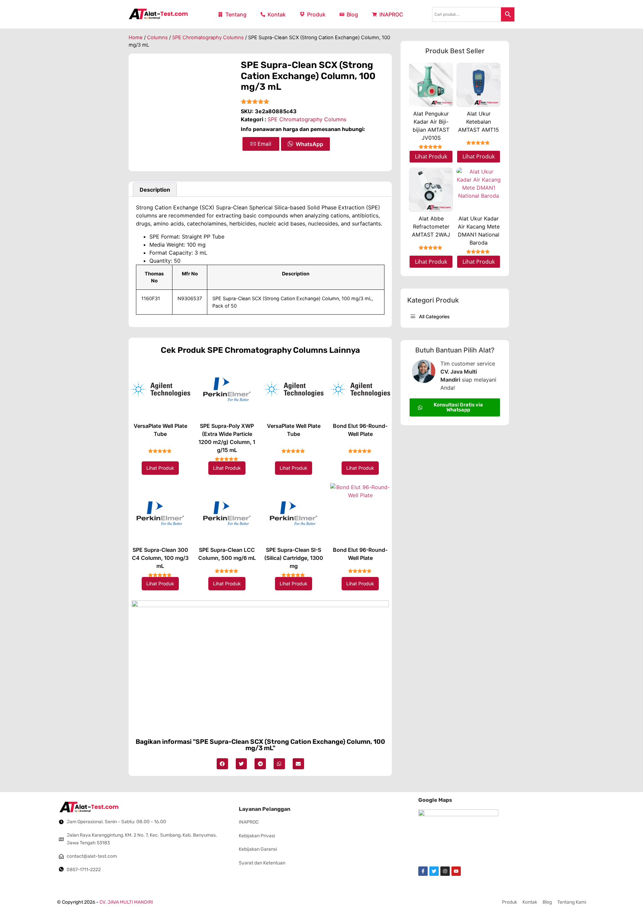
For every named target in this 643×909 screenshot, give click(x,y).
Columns (157, 38)
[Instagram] (445, 871)
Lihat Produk (160, 468)
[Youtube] (456, 871)
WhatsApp (309, 144)
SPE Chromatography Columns (208, 38)
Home (136, 38)
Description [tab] (155, 189)
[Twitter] (434, 871)
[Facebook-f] (423, 871)
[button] (222, 764)
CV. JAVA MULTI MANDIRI (126, 902)
